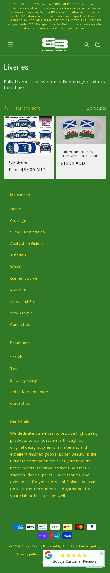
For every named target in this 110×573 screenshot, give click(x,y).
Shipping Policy (23, 380)
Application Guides (26, 243)
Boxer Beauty (32, 546)
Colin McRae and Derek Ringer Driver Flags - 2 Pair (79, 154)
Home (15, 208)
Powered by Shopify (58, 546)
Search (16, 356)
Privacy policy (27, 554)
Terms (16, 368)
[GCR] (48, 555)
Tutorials (18, 255)
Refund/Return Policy (29, 391)
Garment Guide (23, 278)
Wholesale (19, 266)
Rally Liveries (18, 162)
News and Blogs (24, 301)
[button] (10, 44)
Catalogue (19, 220)
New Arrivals (21, 313)
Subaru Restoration (27, 232)
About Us (18, 290)
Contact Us (20, 324)
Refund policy (89, 546)
